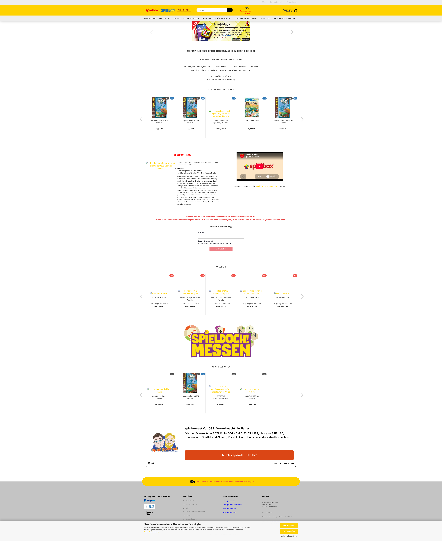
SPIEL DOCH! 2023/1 (252, 298)
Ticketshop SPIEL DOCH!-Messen (186, 18)
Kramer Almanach (282, 298)
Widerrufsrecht (191, 519)
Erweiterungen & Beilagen (246, 18)
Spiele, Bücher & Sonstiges (284, 18)
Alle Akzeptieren (289, 526)
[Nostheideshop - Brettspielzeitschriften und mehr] (168, 10)
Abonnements (150, 18)
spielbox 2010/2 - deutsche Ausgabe (190, 299)
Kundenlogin (277, 2)
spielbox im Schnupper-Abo (267, 186)
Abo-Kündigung (191, 504)
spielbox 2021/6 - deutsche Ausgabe (221, 299)
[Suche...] (230, 10)
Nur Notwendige (289, 531)
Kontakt (188, 515)
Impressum (190, 501)
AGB (187, 508)
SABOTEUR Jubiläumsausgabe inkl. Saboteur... (220, 397)
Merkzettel (293, 2)
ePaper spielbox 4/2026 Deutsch (190, 122)
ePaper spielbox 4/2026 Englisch (159, 122)
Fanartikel (265, 18)
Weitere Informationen (289, 536)
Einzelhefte (164, 18)
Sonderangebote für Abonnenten (216, 18)
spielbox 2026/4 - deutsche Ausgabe (283, 122)
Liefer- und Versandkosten (195, 512)
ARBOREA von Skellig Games (159, 397)
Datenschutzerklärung (151, 532)
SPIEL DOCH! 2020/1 (159, 298)
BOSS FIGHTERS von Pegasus (252, 397)
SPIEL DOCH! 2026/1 (252, 121)
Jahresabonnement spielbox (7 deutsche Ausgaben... (221, 122)
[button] (150, 31)
